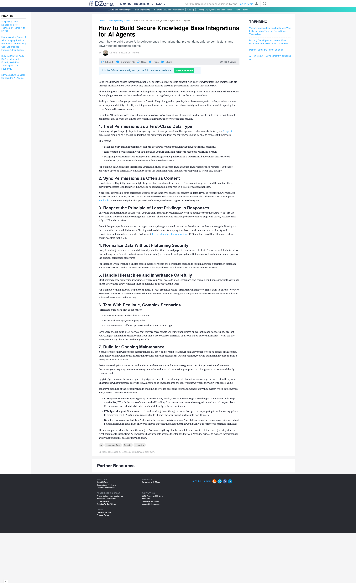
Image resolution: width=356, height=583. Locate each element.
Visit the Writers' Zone (106, 504)
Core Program (103, 501)
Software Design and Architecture (169, 9)
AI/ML (128, 20)
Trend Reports (143, 3)
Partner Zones (242, 9)
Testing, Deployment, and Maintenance (214, 9)
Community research (106, 487)
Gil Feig (113, 52)
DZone (102, 20)
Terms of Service (104, 512)
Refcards (125, 3)
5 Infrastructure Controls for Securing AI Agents (13, 76)
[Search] (264, 4)
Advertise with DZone (151, 482)
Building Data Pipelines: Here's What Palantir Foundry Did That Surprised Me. (269, 42)
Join (250, 4)
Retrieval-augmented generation (169, 234)
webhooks (104, 200)
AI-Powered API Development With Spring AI (270, 57)
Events (160, 3)
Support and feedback (106, 484)
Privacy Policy (103, 515)
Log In (242, 4)
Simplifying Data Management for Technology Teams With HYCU (13, 26)
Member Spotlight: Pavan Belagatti (266, 49)
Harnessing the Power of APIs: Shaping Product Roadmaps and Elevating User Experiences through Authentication (13, 43)
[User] (256, 4)
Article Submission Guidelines (110, 495)
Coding (190, 9)
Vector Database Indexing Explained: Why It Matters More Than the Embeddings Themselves (270, 31)
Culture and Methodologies (119, 9)
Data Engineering (142, 9)
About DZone (102, 482)
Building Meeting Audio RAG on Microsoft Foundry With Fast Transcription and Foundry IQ (12, 62)
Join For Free (184, 70)
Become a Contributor (106, 498)
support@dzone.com (151, 504)
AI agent (227, 131)
